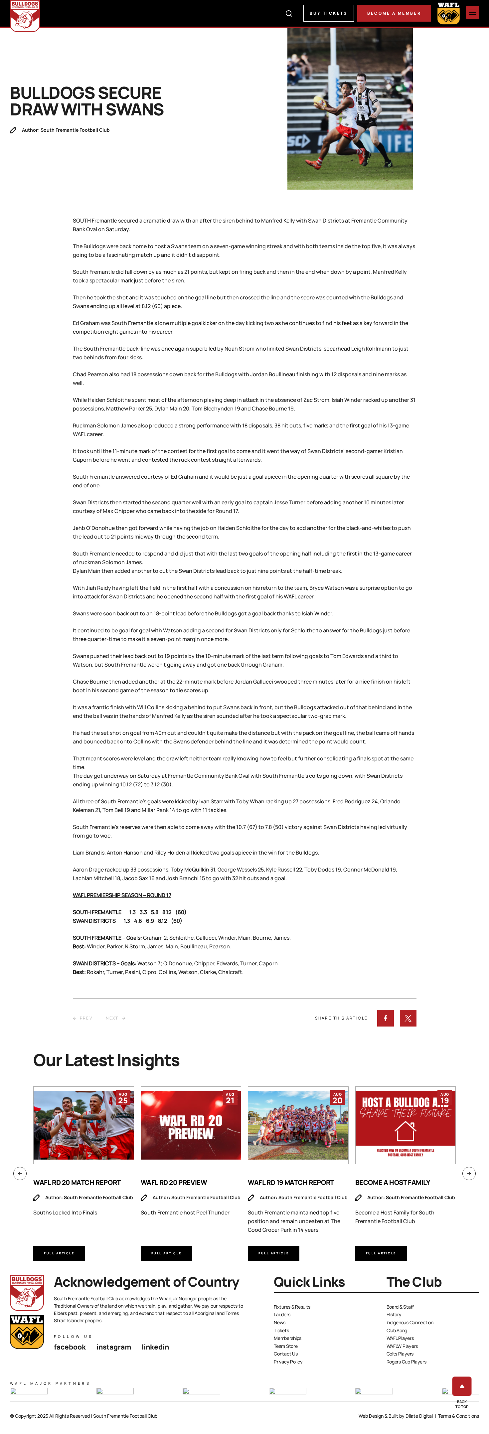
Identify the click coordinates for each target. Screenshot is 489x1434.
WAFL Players (400, 1338)
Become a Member (394, 13)
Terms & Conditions (458, 1416)
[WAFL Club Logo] (25, 16)
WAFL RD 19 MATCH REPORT (291, 1182)
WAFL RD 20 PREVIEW (174, 1182)
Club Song (397, 1330)
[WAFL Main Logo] (448, 13)
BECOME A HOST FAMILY (392, 1182)
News (279, 1322)
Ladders (282, 1314)
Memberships (287, 1338)
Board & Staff (400, 1307)
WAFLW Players (402, 1346)
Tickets (281, 1330)
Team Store (285, 1346)
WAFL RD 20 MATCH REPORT (77, 1182)
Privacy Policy (288, 1361)
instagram (113, 1347)
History (394, 1314)
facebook (70, 1347)
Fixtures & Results (292, 1307)
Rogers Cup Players (406, 1361)
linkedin (155, 1347)
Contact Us (285, 1354)
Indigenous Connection (410, 1322)
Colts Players (400, 1354)
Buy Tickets (329, 13)
